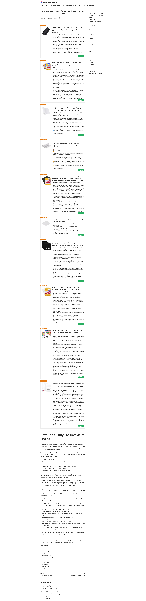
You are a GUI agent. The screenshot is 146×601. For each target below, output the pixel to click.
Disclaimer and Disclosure (95, 32)
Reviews (46, 5)
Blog (51, 5)
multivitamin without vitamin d (96, 13)
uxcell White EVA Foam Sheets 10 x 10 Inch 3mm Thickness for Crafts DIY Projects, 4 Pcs (68, 220)
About (90, 36)
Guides (58, 5)
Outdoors (91, 64)
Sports (90, 60)
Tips (90, 58)
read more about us (60, 542)
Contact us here (44, 542)
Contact (91, 38)
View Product (81, 55)
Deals (54, 5)
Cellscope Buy (92, 25)
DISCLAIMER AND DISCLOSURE (89, 5)
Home (42, 5)
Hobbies (91, 62)
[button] (71, 5)
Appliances (91, 55)
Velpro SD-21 (92, 19)
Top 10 (63, 5)
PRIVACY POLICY (93, 71)
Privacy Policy (92, 34)
